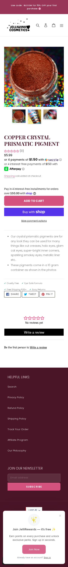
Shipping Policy (17, 418)
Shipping (9, 176)
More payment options (34, 220)
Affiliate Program (18, 440)
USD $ (33, 510)
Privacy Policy (16, 397)
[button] (33, 160)
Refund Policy (16, 408)
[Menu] (62, 25)
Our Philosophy (17, 450)
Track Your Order (18, 429)
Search (12, 387)
